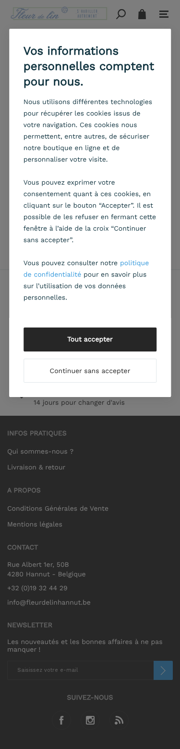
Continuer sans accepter (90, 371)
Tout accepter (90, 339)
